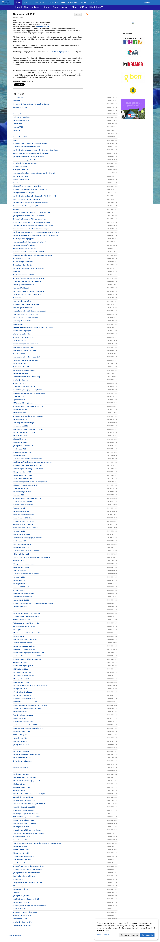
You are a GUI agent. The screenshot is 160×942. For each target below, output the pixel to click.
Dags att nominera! (19, 354)
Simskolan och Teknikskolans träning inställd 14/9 (30, 242)
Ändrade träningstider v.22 (21, 863)
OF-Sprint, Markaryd (19, 590)
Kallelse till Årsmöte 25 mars (22, 597)
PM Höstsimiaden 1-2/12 (21, 767)
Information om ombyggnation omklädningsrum (29, 393)
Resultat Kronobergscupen (22, 331)
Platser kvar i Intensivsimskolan (23, 515)
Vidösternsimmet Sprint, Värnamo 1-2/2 (26, 623)
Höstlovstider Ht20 (19, 561)
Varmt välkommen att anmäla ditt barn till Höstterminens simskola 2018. (37, 843)
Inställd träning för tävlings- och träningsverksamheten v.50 (32, 462)
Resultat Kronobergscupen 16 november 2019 (28, 652)
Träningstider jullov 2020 (21, 547)
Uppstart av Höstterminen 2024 (23, 275)
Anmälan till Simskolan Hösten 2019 (25, 698)
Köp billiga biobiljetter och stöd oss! (25, 163)
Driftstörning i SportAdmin (21, 258)
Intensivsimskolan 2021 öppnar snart (25, 528)
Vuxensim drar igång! (20, 508)
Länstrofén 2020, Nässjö (21, 587)
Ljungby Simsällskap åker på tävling (25, 245)
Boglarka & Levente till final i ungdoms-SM (27, 659)
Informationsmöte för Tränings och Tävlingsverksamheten (32, 255)
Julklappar (16, 130)
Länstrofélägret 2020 (20, 607)
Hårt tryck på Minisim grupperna (23, 239)
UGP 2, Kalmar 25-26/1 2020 (22, 620)
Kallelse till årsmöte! (19, 340)
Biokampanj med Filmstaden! (22, 308)
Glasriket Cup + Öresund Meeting (24, 876)
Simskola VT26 (18, 127)
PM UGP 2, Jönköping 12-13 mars (24, 432)
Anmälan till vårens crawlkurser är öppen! (26, 304)
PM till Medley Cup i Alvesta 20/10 (24, 800)
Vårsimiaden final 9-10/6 (21, 850)
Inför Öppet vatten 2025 (20, 170)
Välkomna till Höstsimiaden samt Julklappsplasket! (30, 685)
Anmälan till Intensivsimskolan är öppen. (26, 574)
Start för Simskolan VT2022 (22, 452)
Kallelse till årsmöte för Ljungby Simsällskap (28, 538)
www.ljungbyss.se (42, 26)
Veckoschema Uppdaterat (21, 117)
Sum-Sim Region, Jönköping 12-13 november (28, 469)
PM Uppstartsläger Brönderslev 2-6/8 (25, 317)
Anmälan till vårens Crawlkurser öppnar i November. (30, 143)
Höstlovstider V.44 (19, 790)
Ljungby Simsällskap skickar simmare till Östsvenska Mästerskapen (35, 150)
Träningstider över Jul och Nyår (23, 193)
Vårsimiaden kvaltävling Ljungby (23, 715)
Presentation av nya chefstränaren (24, 646)
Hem (18, 2)
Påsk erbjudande (18, 114)
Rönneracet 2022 (18, 396)
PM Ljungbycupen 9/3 (20, 584)
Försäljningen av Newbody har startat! (25, 314)
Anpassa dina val (103, 935)
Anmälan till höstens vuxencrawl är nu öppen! (28, 406)
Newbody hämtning (19, 383)
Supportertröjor (18, 324)
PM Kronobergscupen (20, 712)
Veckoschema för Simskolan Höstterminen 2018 (29, 833)
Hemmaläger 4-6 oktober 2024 (23, 265)
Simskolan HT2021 (24, 14)
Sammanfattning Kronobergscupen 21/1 (26, 357)
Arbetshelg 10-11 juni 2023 (22, 321)
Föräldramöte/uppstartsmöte (22, 643)
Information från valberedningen (23, 593)
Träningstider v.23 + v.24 (21, 853)
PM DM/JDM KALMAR (20, 669)
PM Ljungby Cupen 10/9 (21, 827)
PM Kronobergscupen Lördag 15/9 (24, 823)
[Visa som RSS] (87, 14)
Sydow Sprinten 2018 (20, 840)
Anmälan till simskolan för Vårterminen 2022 (27, 459)
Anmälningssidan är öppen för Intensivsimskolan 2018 (31, 905)
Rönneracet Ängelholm (20, 488)
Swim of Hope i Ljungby (21, 751)
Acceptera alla (147, 935)
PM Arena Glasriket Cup (20, 741)
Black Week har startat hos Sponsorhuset (27, 199)
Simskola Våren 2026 (20, 137)
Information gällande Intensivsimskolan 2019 (28, 728)
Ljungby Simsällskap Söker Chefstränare (26, 754)
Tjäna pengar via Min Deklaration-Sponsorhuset (29, 291)
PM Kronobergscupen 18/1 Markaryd (25, 639)
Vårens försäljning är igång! (22, 301)
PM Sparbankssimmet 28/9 (22, 672)
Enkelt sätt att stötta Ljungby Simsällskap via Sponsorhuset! (33, 327)
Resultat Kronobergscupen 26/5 (23, 856)
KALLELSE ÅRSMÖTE (20, 909)
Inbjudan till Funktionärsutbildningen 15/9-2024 (28, 268)
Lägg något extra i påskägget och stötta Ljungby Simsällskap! (34, 173)
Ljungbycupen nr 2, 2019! (21, 744)
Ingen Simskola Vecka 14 (21, 534)
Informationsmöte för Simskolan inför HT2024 (28, 252)
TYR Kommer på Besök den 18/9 (23, 675)
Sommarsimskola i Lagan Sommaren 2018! (27, 869)
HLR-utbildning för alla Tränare (23, 262)
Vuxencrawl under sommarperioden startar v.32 (28, 281)
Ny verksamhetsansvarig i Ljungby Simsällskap (28, 278)
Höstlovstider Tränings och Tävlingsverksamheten (29, 219)
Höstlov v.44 (17, 209)
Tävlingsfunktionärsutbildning (23, 797)
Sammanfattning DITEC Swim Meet (24, 350)
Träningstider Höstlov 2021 (22, 472)
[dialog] (126, 929)
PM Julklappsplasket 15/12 (22, 758)
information (16, 271)
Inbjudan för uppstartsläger (22, 695)
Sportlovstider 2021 (19, 541)
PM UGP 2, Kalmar (19, 636)
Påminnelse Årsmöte (20, 738)
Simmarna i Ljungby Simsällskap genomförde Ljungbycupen (33, 225)
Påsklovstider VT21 (19, 531)
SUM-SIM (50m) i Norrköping (22, 692)
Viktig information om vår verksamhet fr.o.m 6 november (31, 557)
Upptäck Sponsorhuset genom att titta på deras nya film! (32, 153)
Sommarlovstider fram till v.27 (23, 505)
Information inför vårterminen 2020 (24, 649)
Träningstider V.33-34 (20, 689)
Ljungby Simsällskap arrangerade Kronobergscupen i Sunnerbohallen (36, 232)
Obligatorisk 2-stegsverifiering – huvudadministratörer (31, 104)
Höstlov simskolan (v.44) (21, 367)
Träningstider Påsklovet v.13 (22, 889)
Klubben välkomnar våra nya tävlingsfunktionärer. (29, 804)
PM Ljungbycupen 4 (19, 363)
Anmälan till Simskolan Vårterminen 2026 (26, 147)
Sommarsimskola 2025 (20, 166)
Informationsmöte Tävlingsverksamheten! (27, 830)
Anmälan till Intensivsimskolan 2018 (25, 912)
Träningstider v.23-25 (20, 409)
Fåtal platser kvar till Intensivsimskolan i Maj (27, 882)
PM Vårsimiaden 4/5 (19, 718)
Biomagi (15, 140)
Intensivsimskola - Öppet (21, 120)
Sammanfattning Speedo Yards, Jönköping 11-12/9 (30, 482)
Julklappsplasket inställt (21, 554)
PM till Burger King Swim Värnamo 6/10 (26, 813)
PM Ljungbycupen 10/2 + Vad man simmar (27, 613)
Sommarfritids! (18, 879)
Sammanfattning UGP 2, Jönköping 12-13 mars (28, 429)
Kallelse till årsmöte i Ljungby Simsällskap (27, 186)
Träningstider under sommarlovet (24, 564)
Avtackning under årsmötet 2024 (24, 285)
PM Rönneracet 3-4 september (23, 403)
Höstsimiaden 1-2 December (22, 761)
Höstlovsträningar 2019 (20, 662)
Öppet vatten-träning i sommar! (23, 524)
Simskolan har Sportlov (20, 919)
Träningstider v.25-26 (20, 846)
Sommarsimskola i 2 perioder (23, 501)
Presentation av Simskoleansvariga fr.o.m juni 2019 (30, 705)
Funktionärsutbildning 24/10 (22, 475)
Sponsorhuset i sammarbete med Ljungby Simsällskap (31, 222)
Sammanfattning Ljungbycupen (23, 347)
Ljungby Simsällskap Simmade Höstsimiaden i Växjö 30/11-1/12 (34, 196)
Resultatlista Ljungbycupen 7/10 (23, 666)
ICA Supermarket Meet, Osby (22, 478)
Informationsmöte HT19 (21, 682)
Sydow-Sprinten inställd (21, 567)
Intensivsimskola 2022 (20, 419)
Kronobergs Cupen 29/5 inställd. (23, 521)
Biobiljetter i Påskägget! (21, 288)
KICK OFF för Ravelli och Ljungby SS (25, 702)
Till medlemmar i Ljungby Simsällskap (25, 160)
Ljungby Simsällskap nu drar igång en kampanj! (29, 156)
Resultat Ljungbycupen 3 (21, 380)
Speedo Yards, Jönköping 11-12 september (27, 390)
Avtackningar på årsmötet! (21, 334)
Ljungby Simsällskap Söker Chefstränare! (26, 873)
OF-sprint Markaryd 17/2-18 (22, 915)
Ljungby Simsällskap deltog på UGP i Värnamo (28, 216)
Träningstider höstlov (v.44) (22, 373)
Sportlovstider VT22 (19, 449)
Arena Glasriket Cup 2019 (21, 731)
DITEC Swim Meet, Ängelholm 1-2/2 (24, 626)
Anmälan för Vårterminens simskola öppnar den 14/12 (31, 189)
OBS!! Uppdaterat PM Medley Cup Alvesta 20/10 (29, 794)
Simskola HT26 (18, 101)
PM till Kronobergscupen (21, 774)
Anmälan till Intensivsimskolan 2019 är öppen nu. (29, 725)
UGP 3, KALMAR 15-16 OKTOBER (24, 370)
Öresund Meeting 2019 (20, 735)
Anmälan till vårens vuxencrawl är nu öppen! (27, 465)
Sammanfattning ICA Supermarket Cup (26, 344)
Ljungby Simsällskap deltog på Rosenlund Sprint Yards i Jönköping (35, 235)
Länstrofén (16, 748)
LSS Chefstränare (18, 97)
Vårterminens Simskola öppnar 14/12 (25, 206)
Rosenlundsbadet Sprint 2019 (23, 721)
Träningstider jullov (19, 455)
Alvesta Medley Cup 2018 (21, 787)
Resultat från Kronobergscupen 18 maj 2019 (27, 708)
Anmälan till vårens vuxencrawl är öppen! (26, 551)
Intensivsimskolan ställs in (21, 511)
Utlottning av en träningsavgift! (23, 337)
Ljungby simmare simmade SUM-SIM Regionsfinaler (30, 202)
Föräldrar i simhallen (19, 570)
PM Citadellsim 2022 (19, 413)
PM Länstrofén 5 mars (20, 436)
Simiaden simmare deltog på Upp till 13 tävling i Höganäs (32, 212)
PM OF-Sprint (17, 630)
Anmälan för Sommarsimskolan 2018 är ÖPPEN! (29, 866)
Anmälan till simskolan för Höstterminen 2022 (28, 416)
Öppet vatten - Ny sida (20, 107)
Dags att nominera (19, 183)
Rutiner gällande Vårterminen (22, 544)
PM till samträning (19, 784)
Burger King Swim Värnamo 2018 (24, 807)
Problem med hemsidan (21, 179)
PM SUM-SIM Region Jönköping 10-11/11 (27, 781)
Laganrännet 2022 (19, 400)
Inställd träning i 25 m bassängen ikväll (26, 899)
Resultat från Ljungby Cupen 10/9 (24, 820)
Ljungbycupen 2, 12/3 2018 (22, 902)
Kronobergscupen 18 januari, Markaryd (26, 616)
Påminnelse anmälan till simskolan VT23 (26, 360)
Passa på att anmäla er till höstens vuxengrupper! (29, 311)
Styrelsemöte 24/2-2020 (21, 600)
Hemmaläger (17, 298)
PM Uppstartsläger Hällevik (22, 492)
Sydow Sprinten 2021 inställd (22, 518)
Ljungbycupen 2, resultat (21, 896)
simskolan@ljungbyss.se (60, 52)
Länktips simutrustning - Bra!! (22, 925)
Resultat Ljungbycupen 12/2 (22, 922)
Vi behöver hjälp (18, 886)
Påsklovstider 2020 (19, 577)
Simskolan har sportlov (20, 442)
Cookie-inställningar (15, 935)
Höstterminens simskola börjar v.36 (24, 248)
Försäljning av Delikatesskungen (24, 423)
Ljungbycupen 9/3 (19, 580)
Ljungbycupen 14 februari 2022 (23, 446)
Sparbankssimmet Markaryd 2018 (24, 810)
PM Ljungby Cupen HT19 (21, 679)
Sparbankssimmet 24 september (24, 386)
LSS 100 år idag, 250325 (21, 176)
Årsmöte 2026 (17, 124)
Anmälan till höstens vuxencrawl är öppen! (27, 498)
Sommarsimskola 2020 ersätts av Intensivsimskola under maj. (33, 603)
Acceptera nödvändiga (129, 935)
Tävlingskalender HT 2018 (21, 836)
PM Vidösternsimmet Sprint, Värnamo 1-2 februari (29, 633)
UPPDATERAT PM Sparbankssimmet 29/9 (26, 817)
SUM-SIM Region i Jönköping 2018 (24, 777)
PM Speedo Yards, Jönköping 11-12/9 (25, 485)
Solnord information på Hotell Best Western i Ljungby (30, 229)
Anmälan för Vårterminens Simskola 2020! (27, 656)
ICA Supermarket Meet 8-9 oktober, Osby (26, 377)
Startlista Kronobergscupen (22, 859)
